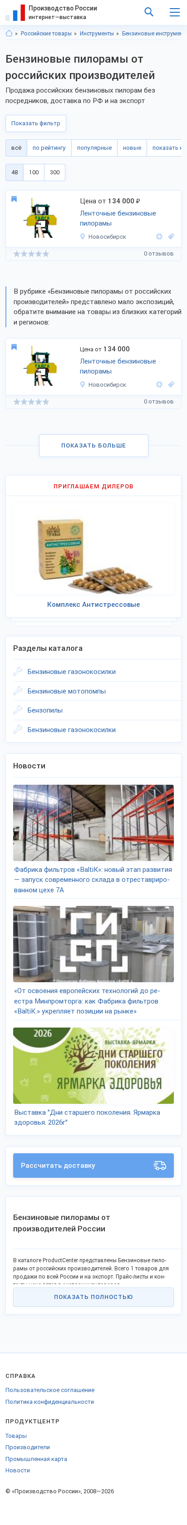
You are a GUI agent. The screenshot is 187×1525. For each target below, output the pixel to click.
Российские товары (46, 33)
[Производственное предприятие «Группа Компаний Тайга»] (159, 236)
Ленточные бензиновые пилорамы (118, 218)
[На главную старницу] (9, 33)
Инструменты (97, 33)
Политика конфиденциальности (49, 1401)
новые (132, 147)
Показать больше (93, 445)
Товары (16, 1435)
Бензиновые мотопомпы (67, 691)
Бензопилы (45, 710)
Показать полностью (93, 1297)
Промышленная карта (36, 1459)
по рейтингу (49, 147)
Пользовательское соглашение (49, 1390)
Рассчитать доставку (58, 1165)
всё (16, 147)
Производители (27, 1447)
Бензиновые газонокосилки (72, 672)
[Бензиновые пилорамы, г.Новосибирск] (169, 236)
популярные (94, 147)
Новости (17, 1470)
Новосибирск (107, 236)
